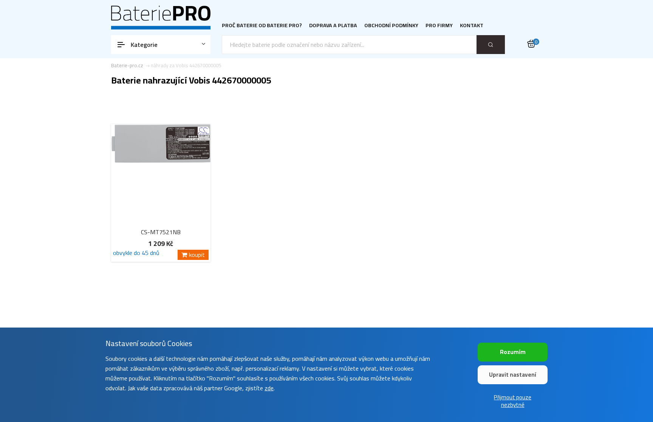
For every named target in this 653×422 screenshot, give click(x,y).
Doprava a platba (333, 25)
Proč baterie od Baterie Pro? (262, 25)
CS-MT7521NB (161, 232)
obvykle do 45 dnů (136, 254)
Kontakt (471, 25)
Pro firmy (439, 25)
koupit (197, 255)
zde (269, 388)
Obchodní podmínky (391, 25)
